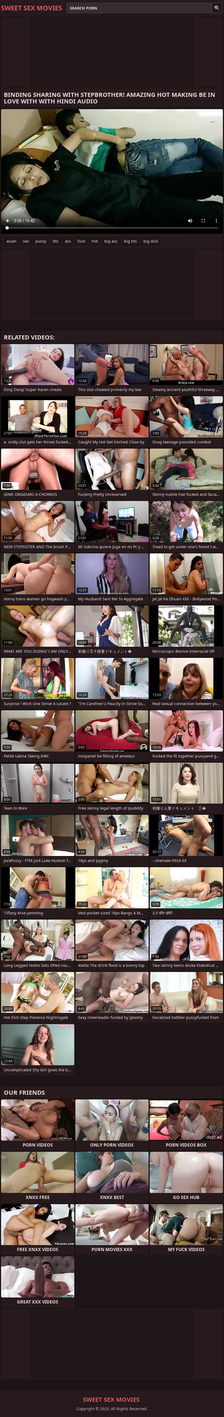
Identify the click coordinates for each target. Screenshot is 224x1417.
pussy (41, 241)
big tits (130, 241)
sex (26, 241)
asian (11, 241)
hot (95, 241)
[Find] (217, 8)
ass (68, 241)
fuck (81, 241)
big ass (110, 241)
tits (55, 241)
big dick (150, 241)
